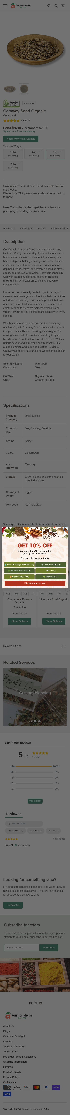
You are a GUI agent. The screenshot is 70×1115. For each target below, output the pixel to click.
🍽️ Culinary (50, 571)
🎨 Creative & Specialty (19, 577)
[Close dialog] (65, 529)
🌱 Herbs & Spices (50, 577)
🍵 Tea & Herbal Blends (51, 565)
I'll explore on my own (35, 583)
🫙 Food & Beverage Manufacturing (19, 565)
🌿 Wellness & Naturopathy (19, 571)
